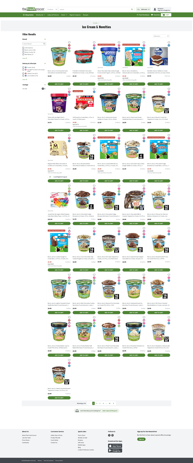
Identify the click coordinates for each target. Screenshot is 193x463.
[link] (143, 15)
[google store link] (115, 452)
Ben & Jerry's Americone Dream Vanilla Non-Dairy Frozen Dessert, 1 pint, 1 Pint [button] (132, 118)
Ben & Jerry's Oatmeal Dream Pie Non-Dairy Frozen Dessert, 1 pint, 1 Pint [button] (132, 304)
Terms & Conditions (48, 460)
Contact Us (54, 442)
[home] (34, 9)
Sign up (141, 439)
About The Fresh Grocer (29, 435)
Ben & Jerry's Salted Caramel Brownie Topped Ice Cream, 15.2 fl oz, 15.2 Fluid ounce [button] (59, 390)
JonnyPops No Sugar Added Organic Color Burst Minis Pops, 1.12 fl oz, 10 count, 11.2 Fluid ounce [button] (59, 215)
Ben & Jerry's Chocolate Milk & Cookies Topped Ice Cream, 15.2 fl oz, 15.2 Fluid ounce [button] (133, 215)
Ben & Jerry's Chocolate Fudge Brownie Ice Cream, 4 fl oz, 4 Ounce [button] (83, 215)
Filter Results (29, 34)
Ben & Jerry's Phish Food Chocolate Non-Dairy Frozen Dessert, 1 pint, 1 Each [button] (108, 347)
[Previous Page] (89, 403)
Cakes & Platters (53, 15)
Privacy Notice (59, 460)
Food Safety (54, 440)
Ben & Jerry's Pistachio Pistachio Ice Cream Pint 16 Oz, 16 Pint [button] (133, 347)
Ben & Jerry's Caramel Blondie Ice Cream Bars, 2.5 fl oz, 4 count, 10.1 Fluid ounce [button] (108, 165)
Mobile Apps (81, 445)
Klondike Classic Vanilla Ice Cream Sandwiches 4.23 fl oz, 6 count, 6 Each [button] (158, 72)
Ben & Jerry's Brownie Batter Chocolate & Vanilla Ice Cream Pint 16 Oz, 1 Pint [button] (84, 165)
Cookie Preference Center (86, 450)
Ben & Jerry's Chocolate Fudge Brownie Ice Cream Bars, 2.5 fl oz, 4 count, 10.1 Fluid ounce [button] (157, 165)
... (106, 403)
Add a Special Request (110, 411)
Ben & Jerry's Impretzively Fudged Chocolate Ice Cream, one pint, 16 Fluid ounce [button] (132, 258)
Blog (79, 447)
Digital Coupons (75, 15)
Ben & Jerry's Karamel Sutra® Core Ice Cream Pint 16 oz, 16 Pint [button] (157, 258)
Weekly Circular (82, 438)
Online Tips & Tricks (56, 435)
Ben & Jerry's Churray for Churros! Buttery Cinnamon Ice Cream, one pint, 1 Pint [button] (157, 215)
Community (25, 442)
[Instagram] (112, 436)
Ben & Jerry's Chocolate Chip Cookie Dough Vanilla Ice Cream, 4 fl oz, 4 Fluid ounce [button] (133, 165)
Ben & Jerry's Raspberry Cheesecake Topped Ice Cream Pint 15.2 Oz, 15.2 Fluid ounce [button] (158, 347)
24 (109, 403)
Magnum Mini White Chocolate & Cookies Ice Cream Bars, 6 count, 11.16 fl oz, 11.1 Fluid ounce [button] (58, 165)
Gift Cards (81, 442)
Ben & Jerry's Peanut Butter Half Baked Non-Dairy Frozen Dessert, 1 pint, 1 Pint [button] (83, 347)
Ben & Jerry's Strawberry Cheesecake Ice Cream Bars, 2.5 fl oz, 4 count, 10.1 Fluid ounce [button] (133, 72)
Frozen (95, 23)
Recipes (85, 15)
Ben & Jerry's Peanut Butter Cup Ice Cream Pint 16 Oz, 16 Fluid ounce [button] (58, 347)
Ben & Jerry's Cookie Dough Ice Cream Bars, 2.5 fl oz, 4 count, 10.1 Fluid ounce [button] (58, 258)
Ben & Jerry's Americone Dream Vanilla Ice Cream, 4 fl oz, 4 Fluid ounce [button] (107, 118)
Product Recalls (55, 438)
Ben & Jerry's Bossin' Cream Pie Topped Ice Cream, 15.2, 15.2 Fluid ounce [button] (157, 118)
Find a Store (81, 435)
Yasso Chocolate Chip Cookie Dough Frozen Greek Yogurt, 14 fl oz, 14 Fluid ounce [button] (109, 72)
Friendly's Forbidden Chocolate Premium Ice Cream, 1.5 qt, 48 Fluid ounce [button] (83, 72)
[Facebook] (109, 436)
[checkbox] (23, 88)
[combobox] (52, 9)
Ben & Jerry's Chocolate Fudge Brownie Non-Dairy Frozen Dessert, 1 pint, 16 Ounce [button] (109, 215)
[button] (167, 15)
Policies (40, 460)
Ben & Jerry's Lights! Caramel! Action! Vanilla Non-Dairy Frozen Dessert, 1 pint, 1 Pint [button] (59, 304)
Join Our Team (26, 438)
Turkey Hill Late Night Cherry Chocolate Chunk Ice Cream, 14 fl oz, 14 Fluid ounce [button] (59, 118)
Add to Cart (59, 84)
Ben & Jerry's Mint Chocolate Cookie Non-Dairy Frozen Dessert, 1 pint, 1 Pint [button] (83, 304)
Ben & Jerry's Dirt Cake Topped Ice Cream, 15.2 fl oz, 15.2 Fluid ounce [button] (108, 258)
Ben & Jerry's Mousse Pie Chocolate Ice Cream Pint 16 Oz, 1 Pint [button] (108, 304)
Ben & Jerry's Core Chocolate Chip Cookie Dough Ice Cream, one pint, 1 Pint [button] (83, 258)
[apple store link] (115, 447)
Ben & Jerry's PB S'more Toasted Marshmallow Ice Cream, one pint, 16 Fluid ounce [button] (158, 304)
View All (25, 58)
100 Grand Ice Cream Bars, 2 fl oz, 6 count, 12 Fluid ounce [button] (83, 118)
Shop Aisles (29, 15)
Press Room (25, 440)
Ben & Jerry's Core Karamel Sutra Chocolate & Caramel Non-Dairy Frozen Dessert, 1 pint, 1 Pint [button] (58, 72)
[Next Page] (114, 403)
